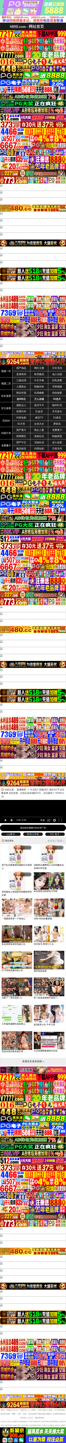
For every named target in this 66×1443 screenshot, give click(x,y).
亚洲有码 (21, 374)
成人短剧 (57, 442)
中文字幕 (39, 380)
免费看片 (6, 445)
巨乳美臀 (57, 380)
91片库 (21, 423)
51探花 (57, 417)
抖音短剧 (21, 417)
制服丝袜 (39, 386)
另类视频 (57, 386)
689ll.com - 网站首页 (27, 26)
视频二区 (6, 383)
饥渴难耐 (39, 393)
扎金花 (39, 411)
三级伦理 (21, 380)
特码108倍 (33, 834)
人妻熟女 (21, 386)
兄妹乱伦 (39, 442)
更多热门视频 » (56, 841)
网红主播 (39, 368)
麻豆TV (39, 417)
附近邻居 (21, 393)
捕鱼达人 (21, 405)
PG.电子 (55, 834)
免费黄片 (57, 430)
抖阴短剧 (39, 448)
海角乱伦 (39, 436)
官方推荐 (6, 408)
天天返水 (57, 411)
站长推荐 (6, 396)
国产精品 (21, 368)
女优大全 (39, 423)
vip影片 (11, 834)
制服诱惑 (57, 436)
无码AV (6, 420)
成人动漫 (57, 374)
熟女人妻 (39, 430)
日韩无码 (57, 448)
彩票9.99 (21, 411)
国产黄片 (21, 430)
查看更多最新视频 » (33, 1061)
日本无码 (57, 368)
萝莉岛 (57, 423)
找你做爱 (57, 393)
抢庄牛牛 (39, 405)
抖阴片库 (6, 433)
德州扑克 (57, 405)
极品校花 (21, 448)
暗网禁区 (21, 436)
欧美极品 (39, 374)
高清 (42, 820)
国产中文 (21, 442)
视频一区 (6, 371)
